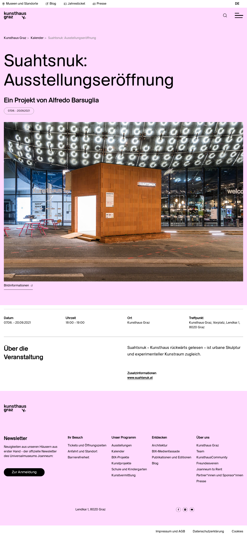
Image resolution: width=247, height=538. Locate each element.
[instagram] (185, 509)
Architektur (159, 445)
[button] (225, 15)
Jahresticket (76, 3)
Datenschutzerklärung (208, 531)
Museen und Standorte (22, 3)
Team (200, 451)
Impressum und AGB (170, 531)
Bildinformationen (17, 285)
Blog (53, 3)
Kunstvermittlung (124, 475)
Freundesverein (207, 463)
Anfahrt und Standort (82, 451)
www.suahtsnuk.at (140, 378)
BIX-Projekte (120, 457)
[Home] (15, 15)
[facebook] (178, 509)
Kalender (37, 38)
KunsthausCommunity (211, 457)
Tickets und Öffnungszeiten (87, 445)
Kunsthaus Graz (15, 38)
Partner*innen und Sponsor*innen (219, 475)
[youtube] (191, 509)
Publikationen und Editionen (171, 457)
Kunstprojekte (121, 463)
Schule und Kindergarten (129, 469)
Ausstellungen (122, 445)
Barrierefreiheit (78, 457)
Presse (101, 3)
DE (237, 3)
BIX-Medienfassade (166, 451)
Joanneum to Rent (209, 469)
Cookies (237, 531)
